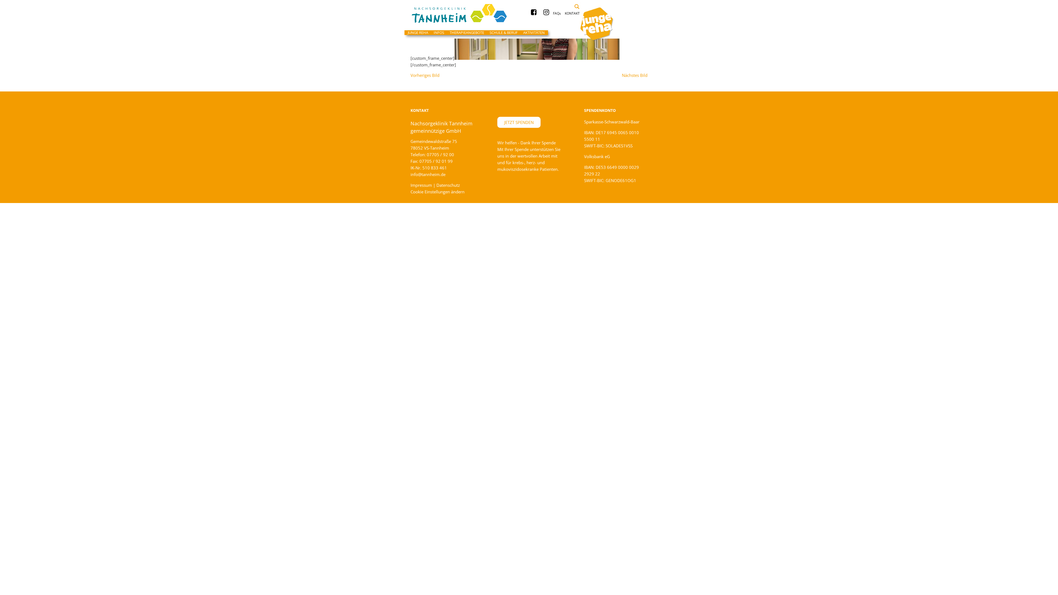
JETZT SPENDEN (519, 122)
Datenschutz (448, 185)
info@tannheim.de (428, 174)
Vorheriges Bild (425, 75)
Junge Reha (463, 13)
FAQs (557, 13)
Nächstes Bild (634, 75)
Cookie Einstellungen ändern (438, 191)
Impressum (421, 185)
